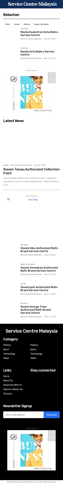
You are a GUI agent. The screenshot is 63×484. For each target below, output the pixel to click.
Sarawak (24, 245)
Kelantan (24, 29)
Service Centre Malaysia (31, 39)
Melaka (27, 24)
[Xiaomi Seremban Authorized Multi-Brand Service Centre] (10, 270)
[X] (32, 385)
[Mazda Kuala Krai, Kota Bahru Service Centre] (10, 35)
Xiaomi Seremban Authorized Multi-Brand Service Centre (39, 269)
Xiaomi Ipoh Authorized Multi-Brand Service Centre (39, 289)
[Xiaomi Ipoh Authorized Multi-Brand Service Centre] (10, 290)
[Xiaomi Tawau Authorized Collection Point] (31, 143)
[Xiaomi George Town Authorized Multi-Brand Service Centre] (10, 309)
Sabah (6, 165)
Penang (24, 303)
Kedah (17, 24)
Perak (23, 284)
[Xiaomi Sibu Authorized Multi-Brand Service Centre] (10, 251)
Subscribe (52, 414)
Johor (7, 24)
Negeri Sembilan (41, 24)
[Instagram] (32, 381)
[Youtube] (32, 389)
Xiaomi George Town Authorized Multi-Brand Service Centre (36, 309)
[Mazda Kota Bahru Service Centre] (10, 54)
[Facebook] (32, 376)
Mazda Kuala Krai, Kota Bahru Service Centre (39, 34)
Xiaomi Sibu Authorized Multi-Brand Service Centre (39, 250)
